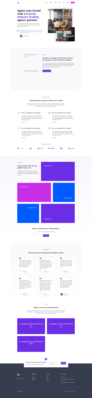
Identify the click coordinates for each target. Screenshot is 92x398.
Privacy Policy (67, 391)
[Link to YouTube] (21, 378)
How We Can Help (47, 70)
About (60, 2)
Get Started (46, 235)
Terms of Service (72, 391)
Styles (68, 2)
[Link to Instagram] (19, 378)
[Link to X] (17, 378)
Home (46, 2)
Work (55, 2)
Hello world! (63, 377)
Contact (72, 2)
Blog (63, 2)
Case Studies (34, 378)
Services (50, 2)
